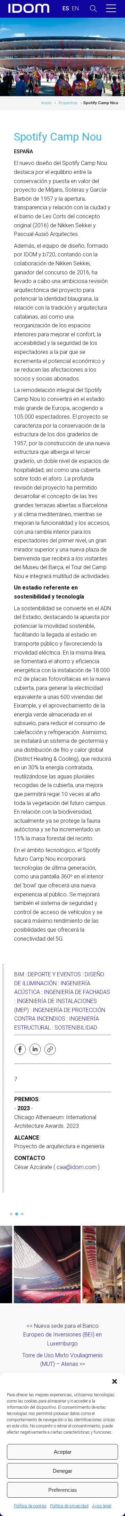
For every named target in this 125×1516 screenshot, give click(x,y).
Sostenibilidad (76, 1027)
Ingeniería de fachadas (77, 992)
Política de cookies (30, 1506)
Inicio (46, 102)
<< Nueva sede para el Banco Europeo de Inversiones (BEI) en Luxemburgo (62, 1335)
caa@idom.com (77, 1167)
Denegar (62, 1471)
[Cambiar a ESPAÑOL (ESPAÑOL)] (65, 8)
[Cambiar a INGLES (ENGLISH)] (75, 8)
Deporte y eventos (54, 974)
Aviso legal (101, 1506)
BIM (19, 974)
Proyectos (68, 102)
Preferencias (62, 1490)
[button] (114, 1381)
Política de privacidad (69, 1506)
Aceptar (63, 1452)
